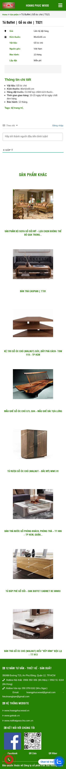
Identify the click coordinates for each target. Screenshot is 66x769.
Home (5, 15)
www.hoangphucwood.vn (16, 710)
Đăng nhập (57, 125)
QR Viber (53, 753)
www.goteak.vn (12, 715)
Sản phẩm (14, 15)
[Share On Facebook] (27, 69)
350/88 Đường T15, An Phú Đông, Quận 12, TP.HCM (28, 675)
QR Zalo (33, 753)
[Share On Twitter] (37, 69)
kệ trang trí (17, 108)
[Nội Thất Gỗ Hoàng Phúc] (8, 5)
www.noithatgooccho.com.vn (18, 720)
